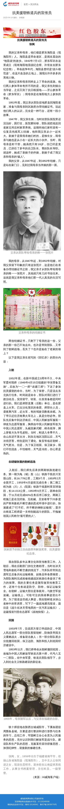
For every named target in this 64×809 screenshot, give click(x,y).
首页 (26, 4)
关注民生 (34, 4)
